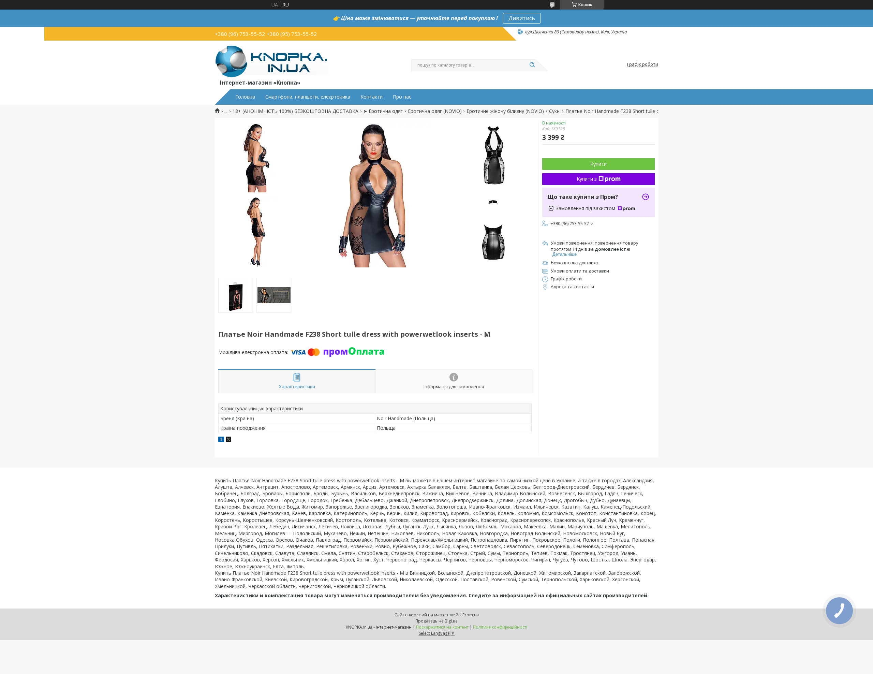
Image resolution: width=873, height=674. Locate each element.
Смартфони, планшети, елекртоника (307, 96)
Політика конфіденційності (500, 627)
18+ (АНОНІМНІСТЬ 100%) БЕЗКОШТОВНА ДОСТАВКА (295, 111)
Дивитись (521, 18)
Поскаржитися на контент (442, 627)
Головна (245, 96)
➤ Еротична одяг (383, 111)
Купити (598, 164)
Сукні (555, 111)
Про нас (402, 96)
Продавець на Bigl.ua (436, 621)
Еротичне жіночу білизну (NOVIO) (505, 111)
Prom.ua (470, 615)
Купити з (587, 179)
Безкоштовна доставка (574, 262)
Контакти (371, 96)
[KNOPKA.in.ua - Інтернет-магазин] (271, 61)
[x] (228, 440)
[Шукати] (532, 65)
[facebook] (221, 440)
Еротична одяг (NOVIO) (435, 111)
